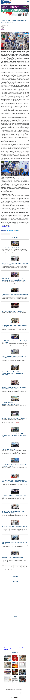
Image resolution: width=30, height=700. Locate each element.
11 (5, 569)
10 (2, 569)
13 (11, 569)
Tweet (10, 230)
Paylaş (4, 230)
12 (8, 569)
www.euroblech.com (5, 226)
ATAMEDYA (15, 697)
